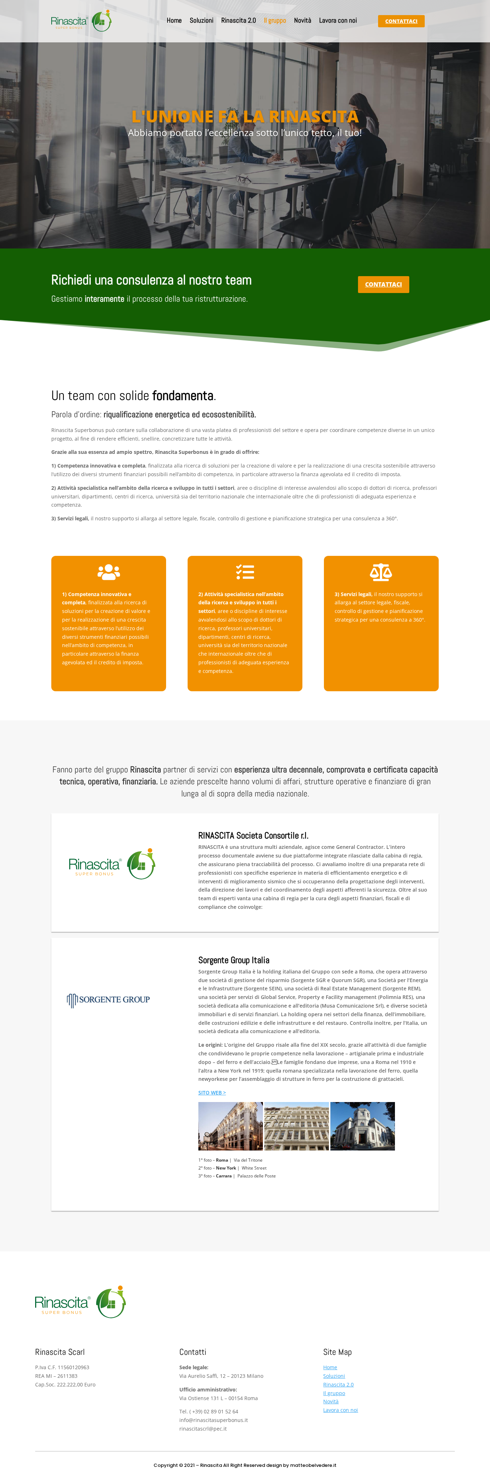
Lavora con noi (338, 21)
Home (174, 21)
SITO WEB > (212, 1092)
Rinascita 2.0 (238, 21)
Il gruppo (275, 21)
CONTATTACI (401, 21)
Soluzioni (201, 21)
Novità (302, 21)
